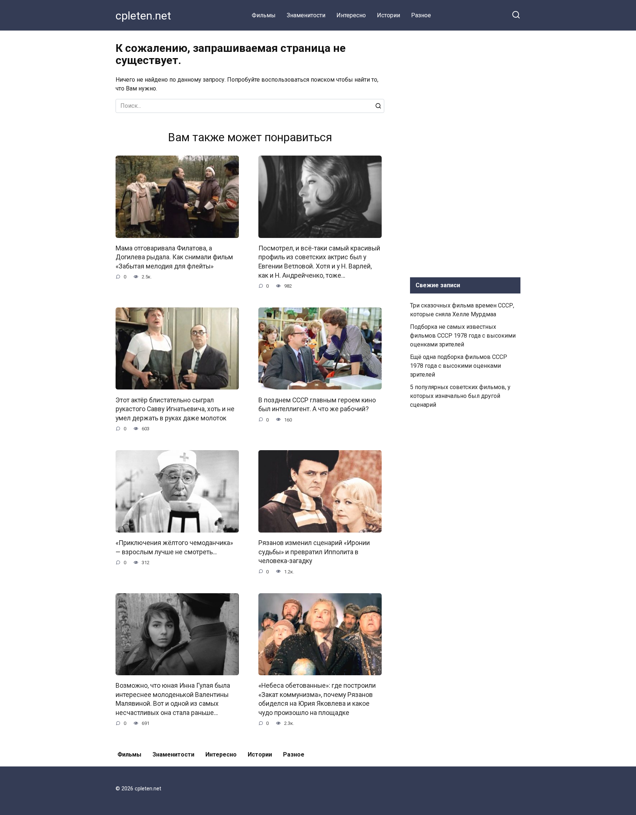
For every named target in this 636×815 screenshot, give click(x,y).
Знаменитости (306, 15)
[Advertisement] (465, 152)
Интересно (351, 15)
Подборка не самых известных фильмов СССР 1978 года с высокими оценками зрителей (463, 335)
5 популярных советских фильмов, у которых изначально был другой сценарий (460, 396)
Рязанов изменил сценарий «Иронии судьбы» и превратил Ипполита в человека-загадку (314, 552)
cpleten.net (143, 15)
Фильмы (264, 15)
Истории (388, 15)
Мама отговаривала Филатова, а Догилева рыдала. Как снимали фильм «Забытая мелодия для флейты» (174, 257)
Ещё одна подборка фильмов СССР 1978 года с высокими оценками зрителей (458, 365)
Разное (421, 15)
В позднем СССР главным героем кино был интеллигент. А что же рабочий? (317, 404)
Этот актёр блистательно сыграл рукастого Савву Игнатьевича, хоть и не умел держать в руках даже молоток (175, 408)
